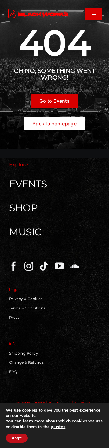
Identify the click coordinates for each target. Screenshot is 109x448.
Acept (16, 438)
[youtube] (59, 266)
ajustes (58, 426)
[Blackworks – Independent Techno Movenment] (38, 10)
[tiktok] (43, 266)
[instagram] (28, 266)
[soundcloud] (74, 266)
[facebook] (13, 266)
